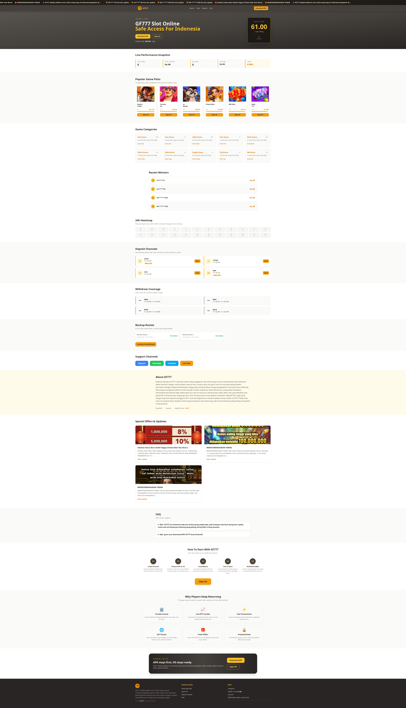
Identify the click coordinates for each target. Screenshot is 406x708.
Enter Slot (141, 144)
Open (197, 261)
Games (191, 8)
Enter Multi (250, 144)
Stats (198, 8)
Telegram (142, 363)
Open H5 (145, 115)
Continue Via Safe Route (146, 344)
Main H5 (157, 36)
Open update (142, 459)
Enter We (250, 159)
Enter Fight (195, 144)
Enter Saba (168, 159)
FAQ (211, 8)
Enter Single (196, 159)
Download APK (261, 8)
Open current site (242, 697)
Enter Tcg (223, 159)
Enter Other (141, 159)
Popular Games (187, 695)
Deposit (204, 8)
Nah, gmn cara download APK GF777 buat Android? (181, 534)
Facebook (172, 363)
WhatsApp (156, 363)
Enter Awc (168, 144)
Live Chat (187, 363)
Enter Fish (223, 144)
